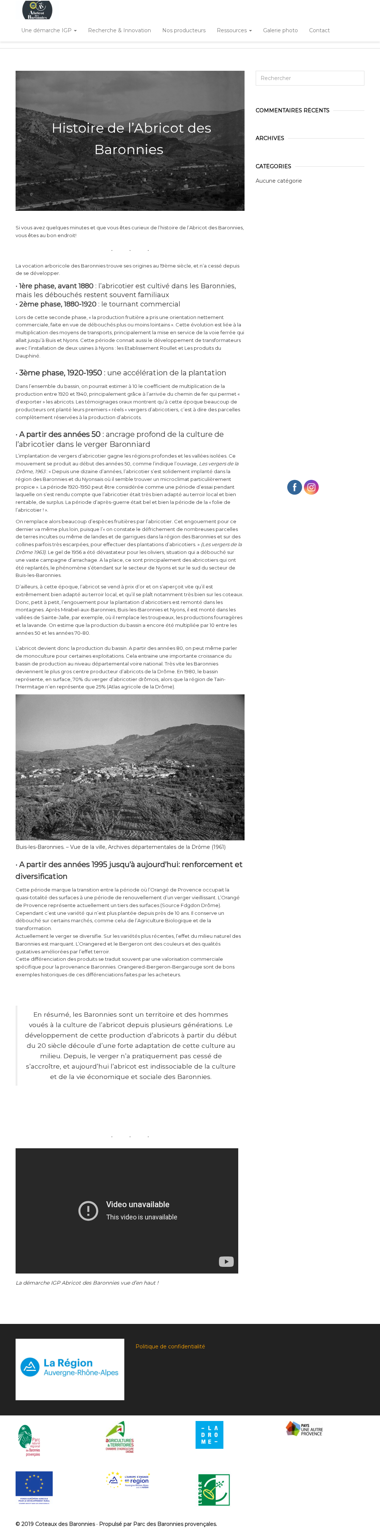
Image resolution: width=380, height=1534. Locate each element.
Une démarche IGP (47, 30)
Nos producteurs (184, 30)
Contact (319, 30)
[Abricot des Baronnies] (37, 10)
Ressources (232, 30)
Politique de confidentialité (170, 1346)
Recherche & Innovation (119, 30)
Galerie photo (280, 30)
